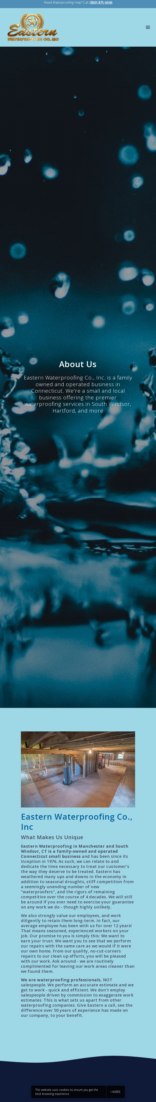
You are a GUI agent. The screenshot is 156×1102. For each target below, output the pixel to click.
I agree (116, 1092)
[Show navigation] (147, 27)
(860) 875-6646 (101, 2)
